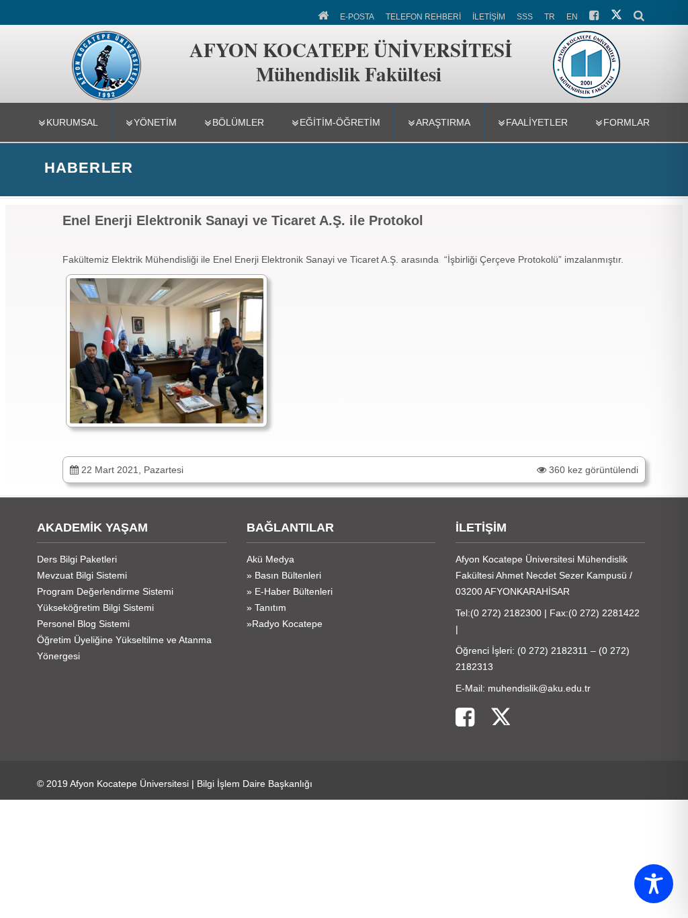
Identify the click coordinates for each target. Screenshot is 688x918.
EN (572, 17)
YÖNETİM (155, 122)
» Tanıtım (266, 607)
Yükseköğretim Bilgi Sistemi (95, 607)
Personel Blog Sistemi (83, 623)
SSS (525, 17)
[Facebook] (465, 718)
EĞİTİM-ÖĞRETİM (340, 122)
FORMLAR (626, 122)
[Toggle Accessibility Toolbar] (654, 884)
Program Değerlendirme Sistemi (105, 591)
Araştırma (443, 122)
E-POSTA (357, 17)
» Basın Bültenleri (284, 575)
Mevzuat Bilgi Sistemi (82, 575)
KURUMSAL (72, 122)
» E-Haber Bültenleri (290, 591)
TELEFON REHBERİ (423, 17)
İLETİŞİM (488, 17)
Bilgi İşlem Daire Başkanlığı (254, 783)
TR (549, 17)
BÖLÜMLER (238, 122)
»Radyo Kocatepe (284, 623)
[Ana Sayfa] (324, 14)
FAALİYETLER (537, 122)
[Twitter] (492, 718)
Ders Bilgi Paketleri (77, 559)
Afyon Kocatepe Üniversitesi (129, 783)
